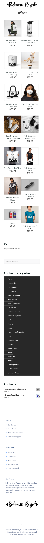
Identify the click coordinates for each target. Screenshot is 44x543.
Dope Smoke (12, 287)
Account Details (13, 464)
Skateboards (12, 348)
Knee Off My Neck (14, 316)
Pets (9, 336)
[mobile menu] (41, 5)
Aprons (10, 279)
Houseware (12, 308)
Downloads (12, 456)
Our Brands (12, 425)
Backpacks (12, 283)
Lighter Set (13, 223)
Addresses (12, 460)
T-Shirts (10, 361)
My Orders (11, 452)
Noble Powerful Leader (16, 332)
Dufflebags (12, 291)
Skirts (10, 352)
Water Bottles (13, 369)
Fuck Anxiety (12, 299)
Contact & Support (14, 437)
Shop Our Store (13, 429)
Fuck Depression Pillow (12, 168)
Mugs (10, 328)
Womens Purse (13, 373)
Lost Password (13, 468)
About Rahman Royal (15, 433)
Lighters (11, 320)
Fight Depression (14, 295)
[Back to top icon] (22, 524)
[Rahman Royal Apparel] (22, 5)
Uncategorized (13, 365)
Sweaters (11, 357)
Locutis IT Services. (27, 534)
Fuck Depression (14, 303)
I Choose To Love (14, 312)
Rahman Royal (13, 340)
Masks (10, 324)
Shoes (10, 344)
